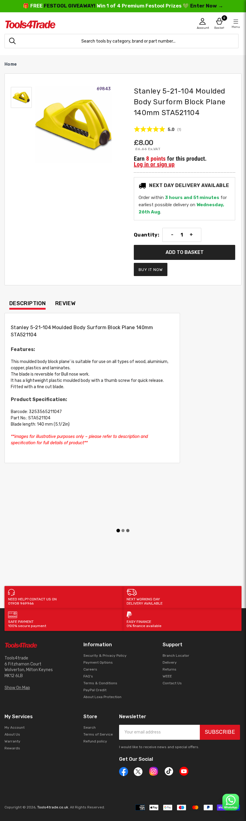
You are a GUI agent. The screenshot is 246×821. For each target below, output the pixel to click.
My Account (14, 727)
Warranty (12, 741)
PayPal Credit (94, 690)
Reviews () (157, 129)
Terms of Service (98, 734)
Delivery (170, 662)
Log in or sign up (154, 164)
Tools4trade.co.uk (52, 807)
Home (10, 64)
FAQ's (88, 676)
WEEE (167, 676)
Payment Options (98, 662)
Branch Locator (176, 655)
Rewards (12, 748)
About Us (12, 734)
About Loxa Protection (102, 697)
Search (89, 727)
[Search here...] (12, 41)
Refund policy (95, 741)
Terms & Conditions (100, 683)
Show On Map (17, 687)
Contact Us (172, 683)
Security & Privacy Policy (105, 655)
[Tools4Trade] (63, 24)
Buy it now (151, 269)
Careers (90, 669)
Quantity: (146, 235)
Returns (169, 669)
